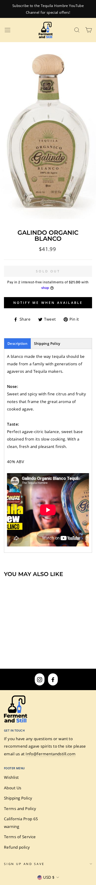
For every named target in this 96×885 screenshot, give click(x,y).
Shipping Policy (47, 343)
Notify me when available (48, 302)
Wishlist (11, 777)
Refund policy (17, 847)
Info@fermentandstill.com (50, 753)
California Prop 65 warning (21, 822)
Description (17, 343)
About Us (12, 787)
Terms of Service (20, 836)
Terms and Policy (20, 808)
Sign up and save (24, 864)
